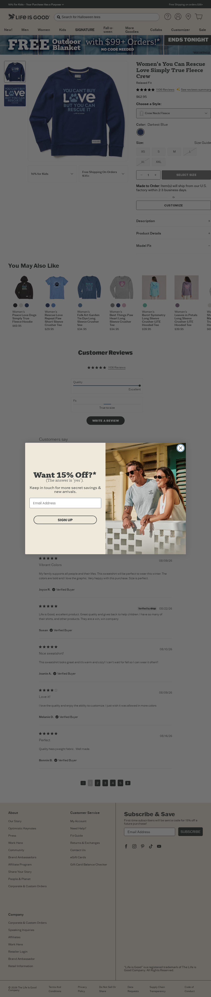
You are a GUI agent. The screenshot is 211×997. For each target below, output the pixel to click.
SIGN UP (65, 519)
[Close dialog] (180, 448)
